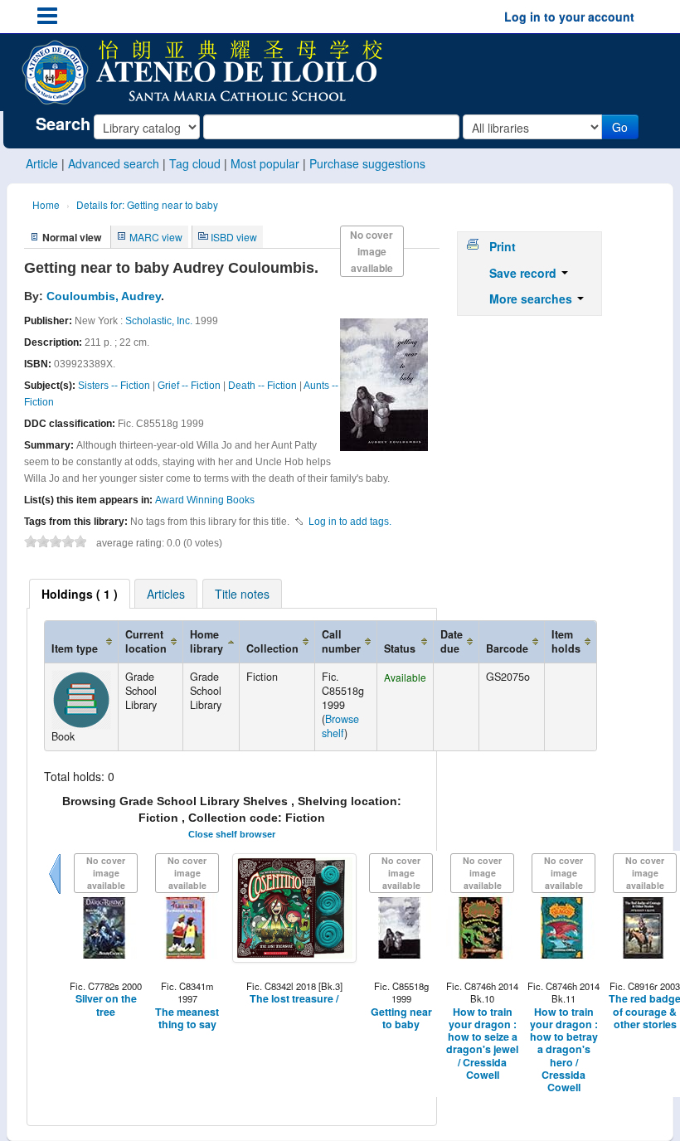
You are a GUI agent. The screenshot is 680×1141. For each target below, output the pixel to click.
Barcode (507, 648)
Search (63, 123)
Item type (74, 648)
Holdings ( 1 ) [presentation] (79, 593)
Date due (451, 641)
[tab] (79, 594)
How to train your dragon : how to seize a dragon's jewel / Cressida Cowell (482, 1044)
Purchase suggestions (367, 163)
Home (46, 204)
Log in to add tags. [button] (349, 521)
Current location (146, 641)
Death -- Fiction (262, 385)
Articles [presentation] (166, 593)
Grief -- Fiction (189, 385)
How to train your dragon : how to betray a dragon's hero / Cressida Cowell (564, 1050)
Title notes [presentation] (242, 593)
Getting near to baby (401, 1019)
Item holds (565, 641)
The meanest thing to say (187, 1019)
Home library (206, 641)
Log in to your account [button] (569, 16)
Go (620, 127)
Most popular (265, 163)
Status (399, 648)
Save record (524, 273)
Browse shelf (340, 725)
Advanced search (113, 163)
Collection (272, 648)
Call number (341, 641)
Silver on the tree (106, 1005)
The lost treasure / (294, 999)
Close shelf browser (231, 834)
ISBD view (234, 237)
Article (42, 163)
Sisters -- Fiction (114, 385)
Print (502, 246)
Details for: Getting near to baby (147, 204)
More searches (532, 298)
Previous (54, 894)
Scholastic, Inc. (158, 321)
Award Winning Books (205, 500)
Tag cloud (195, 163)
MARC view (155, 237)
